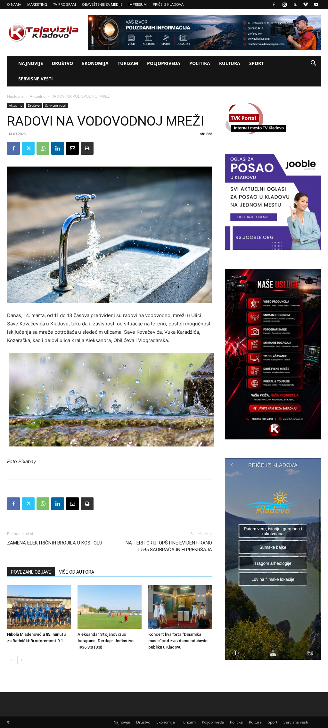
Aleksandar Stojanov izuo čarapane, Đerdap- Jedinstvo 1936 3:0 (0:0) (106, 641)
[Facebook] (274, 4)
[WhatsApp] (43, 148)
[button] (313, 64)
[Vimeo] (305, 4)
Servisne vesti (35, 79)
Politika (199, 63)
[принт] (87, 148)
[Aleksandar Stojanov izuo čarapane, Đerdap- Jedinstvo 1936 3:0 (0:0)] (109, 607)
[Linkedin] (57, 148)
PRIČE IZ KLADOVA (168, 4)
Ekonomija (95, 63)
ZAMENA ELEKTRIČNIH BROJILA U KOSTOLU (54, 543)
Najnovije (30, 63)
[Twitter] (295, 4)
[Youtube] (316, 4)
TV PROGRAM (64, 4)
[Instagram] (284, 4)
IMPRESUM (137, 4)
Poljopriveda (163, 63)
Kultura (229, 63)
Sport (256, 63)
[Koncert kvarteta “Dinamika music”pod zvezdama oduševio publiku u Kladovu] (180, 607)
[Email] (72, 148)
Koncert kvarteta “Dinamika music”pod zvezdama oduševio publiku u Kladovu (178, 641)
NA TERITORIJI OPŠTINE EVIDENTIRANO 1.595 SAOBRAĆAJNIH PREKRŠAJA (169, 546)
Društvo (62, 63)
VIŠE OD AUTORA (76, 572)
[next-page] (21, 660)
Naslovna (15, 96)
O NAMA (14, 4)
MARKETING (37, 4)
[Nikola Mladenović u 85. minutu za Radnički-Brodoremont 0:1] (39, 607)
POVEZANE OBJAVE (31, 572)
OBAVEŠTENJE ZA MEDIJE (102, 4)
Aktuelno (37, 96)
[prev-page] (11, 660)
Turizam (128, 63)
